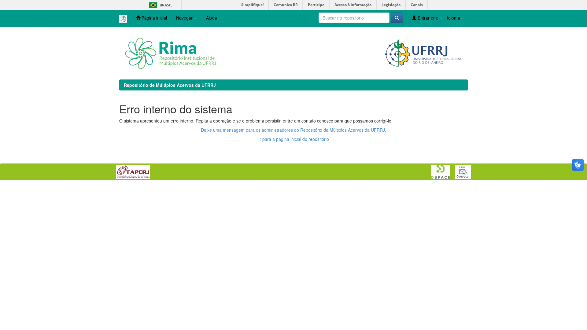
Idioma (453, 18)
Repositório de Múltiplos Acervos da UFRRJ (170, 85)
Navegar (185, 18)
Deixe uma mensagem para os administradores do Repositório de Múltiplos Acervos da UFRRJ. (293, 130)
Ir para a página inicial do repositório (293, 139)
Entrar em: (427, 18)
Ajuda (211, 18)
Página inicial (153, 18)
